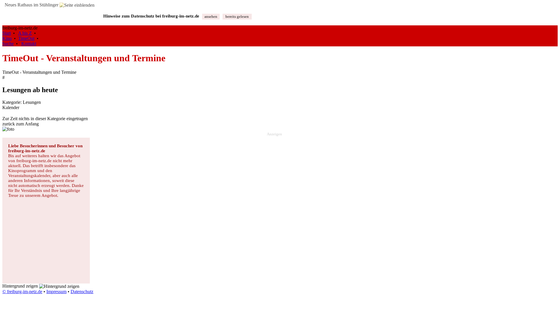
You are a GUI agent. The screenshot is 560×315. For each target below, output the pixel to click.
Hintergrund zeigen (20, 286)
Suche (8, 43)
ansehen (210, 16)
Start (6, 33)
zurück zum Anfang (20, 123)
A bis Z (25, 33)
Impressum (56, 291)
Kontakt (28, 43)
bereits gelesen (237, 16)
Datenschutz (82, 291)
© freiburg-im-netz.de (22, 291)
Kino (7, 38)
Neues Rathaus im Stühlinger (31, 4)
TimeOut (26, 38)
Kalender (10, 107)
